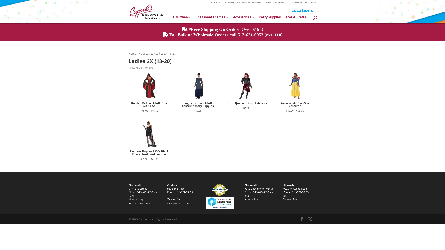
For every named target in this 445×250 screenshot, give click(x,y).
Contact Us (296, 3)
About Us (215, 3)
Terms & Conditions (274, 3)
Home (132, 53)
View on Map (136, 199)
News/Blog (228, 3)
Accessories (242, 17)
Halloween (181, 17)
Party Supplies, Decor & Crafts (282, 17)
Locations (302, 10)
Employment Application (249, 3)
